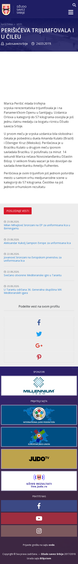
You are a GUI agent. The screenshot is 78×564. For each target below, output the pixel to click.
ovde (52, 545)
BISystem (45, 558)
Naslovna (7, 24)
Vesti (19, 24)
